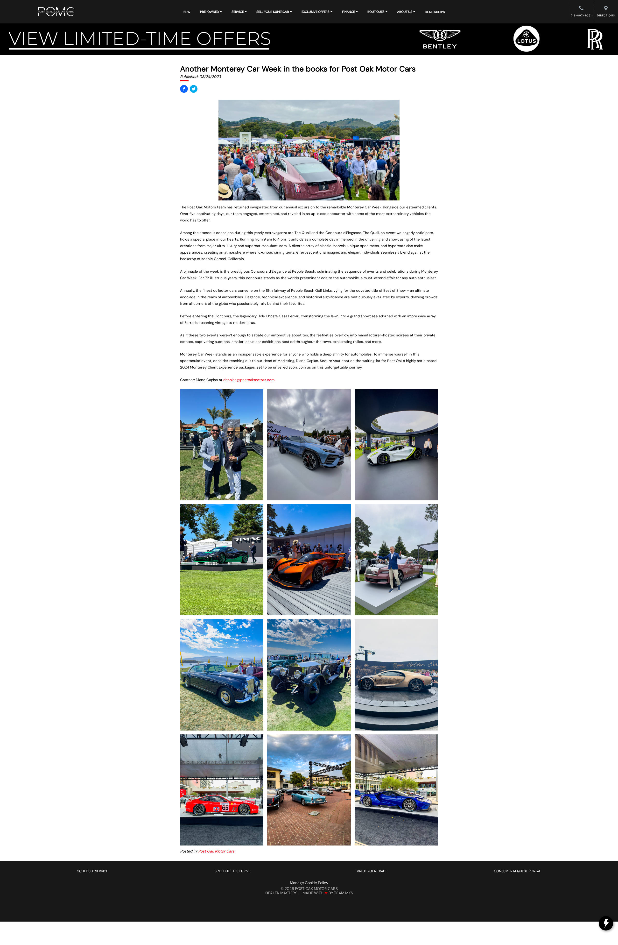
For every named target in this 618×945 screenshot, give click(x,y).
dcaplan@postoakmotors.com (248, 379)
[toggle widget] (606, 923)
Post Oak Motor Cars (216, 851)
